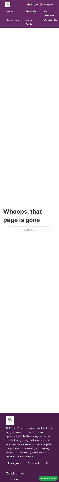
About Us (30, 11)
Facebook (34, 463)
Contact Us (50, 20)
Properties (13, 20)
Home (10, 11)
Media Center (29, 22)
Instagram (14, 463)
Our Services (49, 13)
